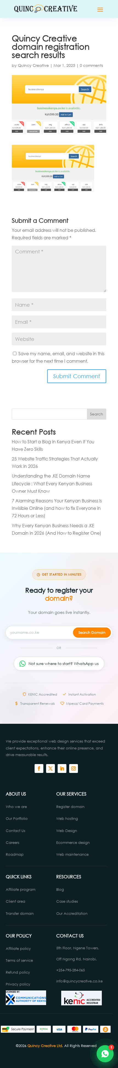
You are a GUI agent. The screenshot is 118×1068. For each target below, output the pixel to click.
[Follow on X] (50, 768)
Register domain (70, 806)
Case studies (67, 901)
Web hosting (67, 818)
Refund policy (18, 972)
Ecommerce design (73, 842)
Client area (15, 901)
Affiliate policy (18, 948)
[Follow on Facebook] (39, 768)
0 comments (91, 65)
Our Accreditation (72, 913)
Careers (12, 842)
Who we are (16, 806)
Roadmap (15, 854)
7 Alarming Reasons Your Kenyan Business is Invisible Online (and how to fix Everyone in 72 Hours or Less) (57, 508)
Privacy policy (18, 984)
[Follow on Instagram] (73, 768)
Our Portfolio (17, 818)
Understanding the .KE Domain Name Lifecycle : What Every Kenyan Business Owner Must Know (52, 483)
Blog (60, 889)
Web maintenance (72, 854)
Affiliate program (20, 889)
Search (96, 414)
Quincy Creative (33, 65)
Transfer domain (20, 913)
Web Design (66, 830)
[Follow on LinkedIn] (62, 768)
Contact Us (15, 830)
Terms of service (19, 960)
